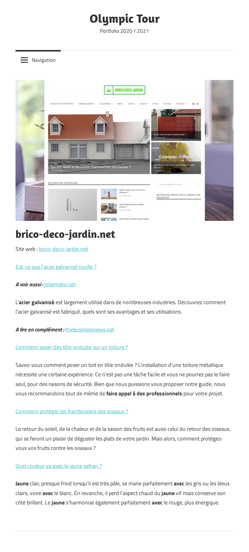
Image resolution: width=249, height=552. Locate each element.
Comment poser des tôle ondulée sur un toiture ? (71, 347)
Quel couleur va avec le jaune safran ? (58, 466)
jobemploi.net (60, 284)
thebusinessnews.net (89, 329)
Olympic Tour (125, 18)
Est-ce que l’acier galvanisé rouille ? (56, 267)
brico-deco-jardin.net (63, 249)
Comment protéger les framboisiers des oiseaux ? (71, 411)
